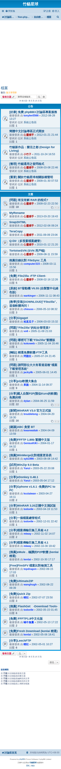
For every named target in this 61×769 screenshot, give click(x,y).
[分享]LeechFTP (20, 640)
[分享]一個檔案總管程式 (25, 518)
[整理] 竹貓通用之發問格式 (26, 163)
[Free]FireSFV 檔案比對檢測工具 (31, 565)
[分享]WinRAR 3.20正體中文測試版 (32, 505)
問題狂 (27, 356)
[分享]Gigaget (18, 318)
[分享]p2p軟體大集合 (23, 381)
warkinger (30, 295)
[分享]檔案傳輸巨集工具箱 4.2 (28, 530)
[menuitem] (10, 11)
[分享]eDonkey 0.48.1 (23, 477)
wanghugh (30, 584)
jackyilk (28, 372)
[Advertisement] (30, 53)
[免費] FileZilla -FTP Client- (27, 275)
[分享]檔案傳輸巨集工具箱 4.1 (28, 542)
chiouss (29, 309)
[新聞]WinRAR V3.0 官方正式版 (30, 410)
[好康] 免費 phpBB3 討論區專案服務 (33, 112)
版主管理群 (11, 92)
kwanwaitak (31, 430)
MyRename (17, 213)
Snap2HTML (17, 222)
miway (27, 533)
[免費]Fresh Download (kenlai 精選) (33, 631)
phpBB (22, 759)
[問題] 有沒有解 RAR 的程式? (28, 200)
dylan (27, 400)
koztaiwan (30, 493)
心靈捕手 (29, 134)
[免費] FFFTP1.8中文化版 (26, 618)
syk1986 (29, 458)
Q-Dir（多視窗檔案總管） (26, 241)
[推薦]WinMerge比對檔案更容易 (30, 455)
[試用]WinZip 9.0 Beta (24, 464)
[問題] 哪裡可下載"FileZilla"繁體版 (32, 340)
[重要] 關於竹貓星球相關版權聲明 (31, 177)
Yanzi (27, 468)
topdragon (30, 568)
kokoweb (29, 343)
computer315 (32, 263)
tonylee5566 (31, 115)
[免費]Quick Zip (19, 593)
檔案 (4, 88)
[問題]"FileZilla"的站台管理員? (29, 327)
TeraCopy (16, 231)
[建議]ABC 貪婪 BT (22, 427)
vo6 (26, 331)
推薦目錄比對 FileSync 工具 (27, 260)
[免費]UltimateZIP (21, 581)
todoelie (29, 509)
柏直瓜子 (29, 321)
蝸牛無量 (29, 622)
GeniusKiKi (31, 443)
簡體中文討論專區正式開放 (26, 131)
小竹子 (27, 154)
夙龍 (26, 384)
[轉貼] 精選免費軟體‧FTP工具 (28, 352)
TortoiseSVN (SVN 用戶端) (27, 250)
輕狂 (26, 597)
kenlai (27, 559)
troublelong (31, 414)
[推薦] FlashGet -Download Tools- (33, 606)
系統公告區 (30, 122)
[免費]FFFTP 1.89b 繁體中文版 (29, 439)
